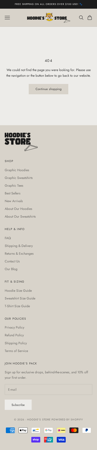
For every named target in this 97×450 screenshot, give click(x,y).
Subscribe (18, 405)
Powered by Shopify (67, 419)
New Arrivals (14, 201)
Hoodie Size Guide (18, 290)
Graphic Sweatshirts (19, 177)
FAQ (8, 238)
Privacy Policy (14, 327)
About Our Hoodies (18, 208)
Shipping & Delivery (19, 245)
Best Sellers (12, 193)
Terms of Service (16, 350)
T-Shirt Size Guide (17, 306)
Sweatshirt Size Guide (20, 298)
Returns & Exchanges (19, 253)
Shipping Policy (16, 343)
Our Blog (11, 269)
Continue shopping (49, 89)
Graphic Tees (14, 185)
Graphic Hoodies (17, 170)
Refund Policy (14, 335)
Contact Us (12, 261)
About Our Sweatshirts (20, 216)
